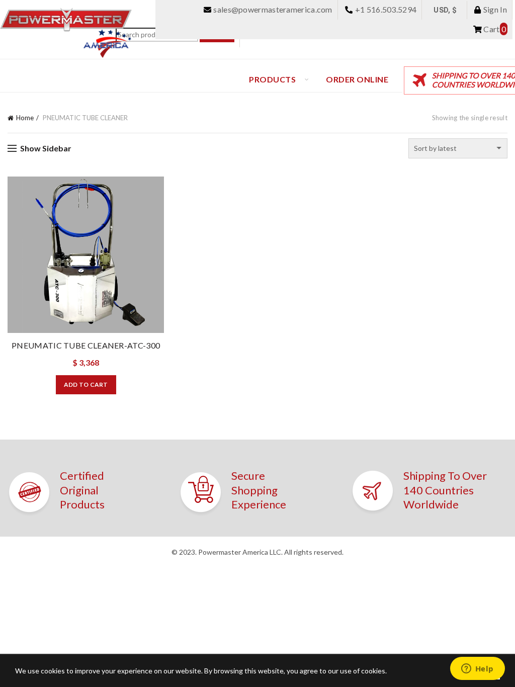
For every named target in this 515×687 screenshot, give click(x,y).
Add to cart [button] (86, 384)
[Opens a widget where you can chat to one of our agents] (477, 669)
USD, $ (445, 10)
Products (272, 79)
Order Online (357, 79)
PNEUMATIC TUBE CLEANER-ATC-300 (86, 345)
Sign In (494, 9)
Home (25, 118)
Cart (494, 29)
